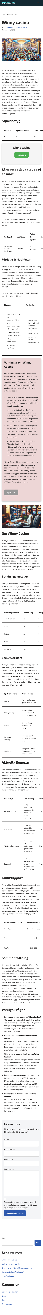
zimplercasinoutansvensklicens (15, 27)
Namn (7, 1140)
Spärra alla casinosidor (11, 1264)
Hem (3, 15)
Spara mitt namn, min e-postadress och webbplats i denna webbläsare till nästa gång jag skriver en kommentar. (20, 1205)
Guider (4, 1300)
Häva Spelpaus (8, 1276)
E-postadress (10, 1149)
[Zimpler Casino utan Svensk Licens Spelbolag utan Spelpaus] (9, 3)
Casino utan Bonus (9, 1260)
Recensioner (7, 1304)
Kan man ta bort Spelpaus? (13, 1272)
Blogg (4, 1296)
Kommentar (9, 1169)
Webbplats (8, 1159)
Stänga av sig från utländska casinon (17, 1268)
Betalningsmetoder (10, 1292)
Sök (3, 1238)
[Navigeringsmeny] (38, 3)
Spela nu (21, 154)
